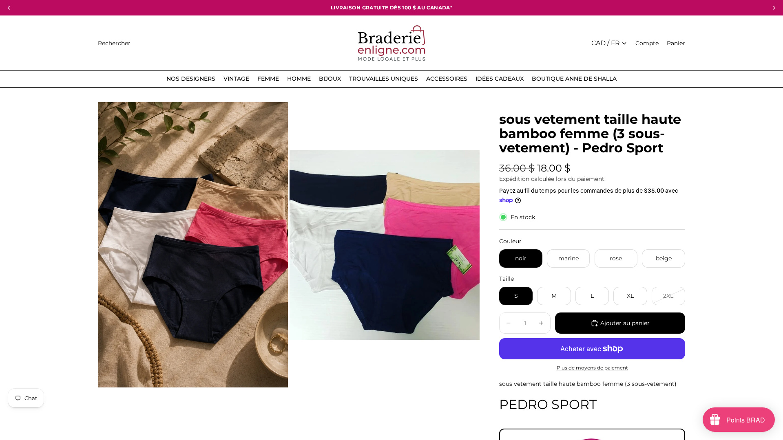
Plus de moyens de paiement (592, 368)
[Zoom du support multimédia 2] (385, 244)
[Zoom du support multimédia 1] (193, 244)
